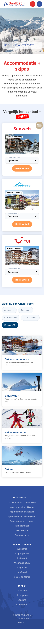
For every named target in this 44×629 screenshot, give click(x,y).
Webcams (22, 549)
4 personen (9, 310)
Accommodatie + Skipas (22, 507)
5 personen (26, 310)
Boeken (32, 4)
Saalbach (22, 590)
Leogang (22, 600)
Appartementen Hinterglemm (22, 516)
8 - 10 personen (30, 318)
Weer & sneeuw (22, 563)
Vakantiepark (22, 530)
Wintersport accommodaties (22, 502)
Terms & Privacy (22, 619)
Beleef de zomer (22, 577)
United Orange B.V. (23, 615)
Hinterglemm (22, 595)
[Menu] (39, 4)
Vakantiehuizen (22, 526)
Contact (22, 622)
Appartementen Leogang (22, 521)
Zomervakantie (22, 535)
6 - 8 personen (10, 318)
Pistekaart (22, 558)
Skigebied (22, 567)
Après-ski (22, 572)
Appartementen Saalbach (22, 512)
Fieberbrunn (22, 604)
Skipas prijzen (22, 553)
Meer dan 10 (10, 325)
